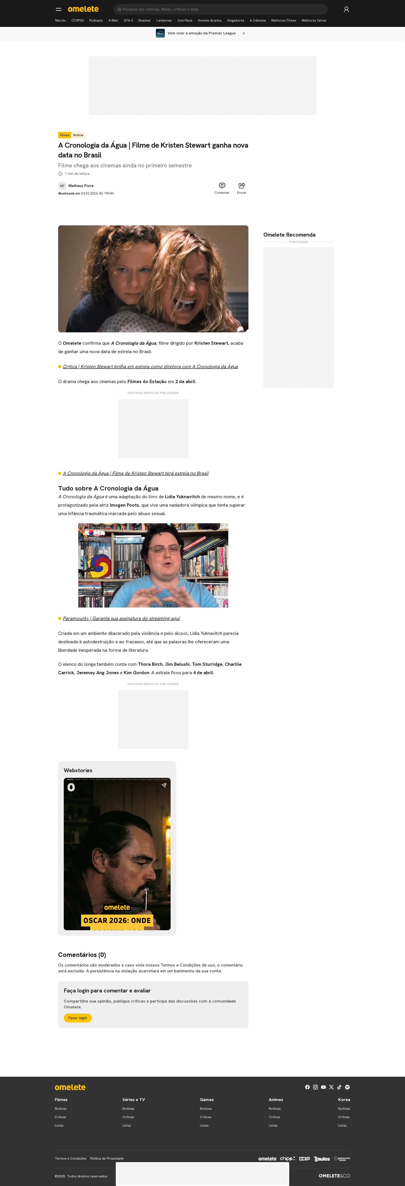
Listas (59, 1125)
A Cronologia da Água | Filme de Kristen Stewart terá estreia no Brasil (135, 473)
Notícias (61, 1108)
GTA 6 (128, 20)
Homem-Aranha (209, 20)
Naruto (60, 20)
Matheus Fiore (81, 186)
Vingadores (235, 20)
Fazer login (77, 1017)
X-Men (113, 20)
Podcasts (96, 20)
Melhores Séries (314, 20)
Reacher (145, 20)
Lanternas (164, 20)
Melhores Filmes (283, 20)
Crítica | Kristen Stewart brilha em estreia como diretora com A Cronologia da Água (150, 366)
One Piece (184, 20)
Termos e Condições (70, 1158)
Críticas (60, 1117)
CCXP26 (77, 20)
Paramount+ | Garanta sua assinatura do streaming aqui (121, 618)
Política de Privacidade (107, 1158)
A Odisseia (258, 20)
